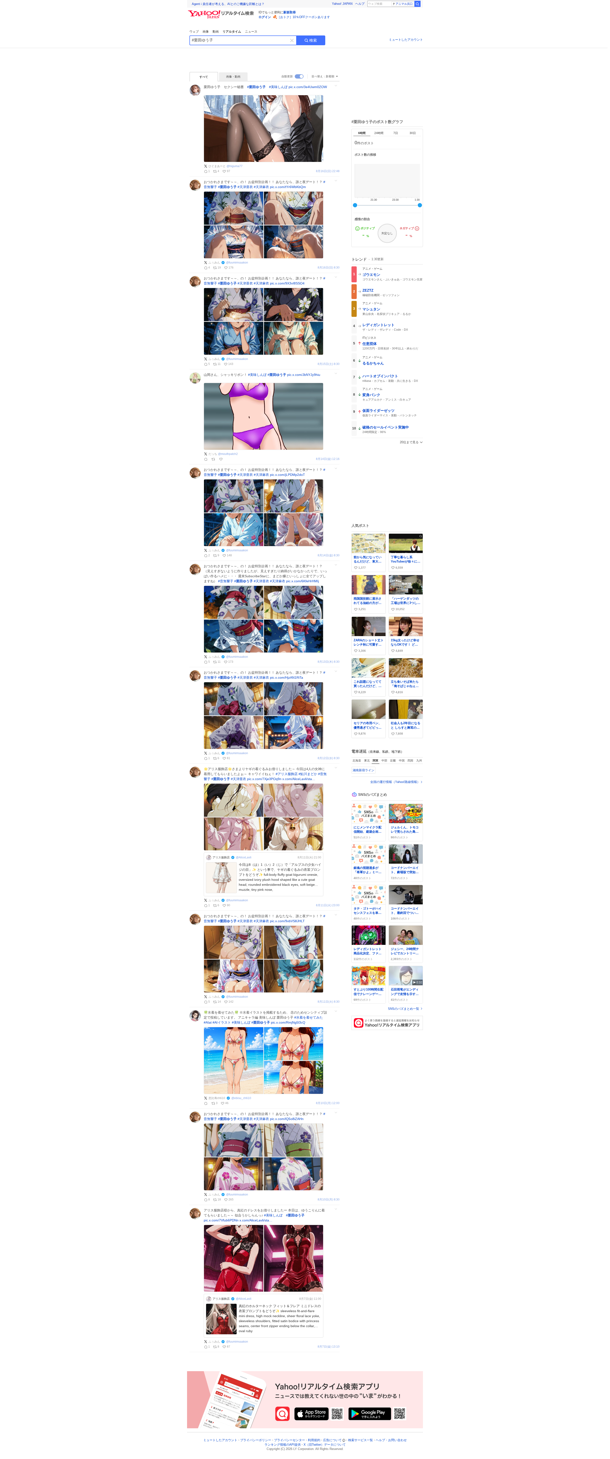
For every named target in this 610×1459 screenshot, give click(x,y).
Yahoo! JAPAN (342, 3)
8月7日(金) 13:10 (329, 1346)
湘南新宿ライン (363, 770)
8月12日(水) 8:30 (329, 758)
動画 (216, 31)
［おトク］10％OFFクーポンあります (303, 17)
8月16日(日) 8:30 (329, 267)
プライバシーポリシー (255, 1440)
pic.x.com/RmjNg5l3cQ (288, 1022)
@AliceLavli (243, 857)
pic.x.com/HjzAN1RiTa (286, 677)
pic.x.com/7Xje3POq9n (264, 779)
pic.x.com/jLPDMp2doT (287, 475)
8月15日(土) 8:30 (329, 364)
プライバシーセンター (289, 1440)
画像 (206, 31)
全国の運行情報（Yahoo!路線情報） (395, 782)
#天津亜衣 (245, 187)
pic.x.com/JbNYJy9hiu (303, 375)
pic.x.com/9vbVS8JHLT (287, 921)
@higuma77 (235, 166)
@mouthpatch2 (228, 454)
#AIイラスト (222, 1022)
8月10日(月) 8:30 (329, 1199)
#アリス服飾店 (287, 774)
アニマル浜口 (404, 3)
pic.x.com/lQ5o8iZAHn (287, 1119)
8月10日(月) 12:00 (328, 1103)
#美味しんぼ (278, 87)
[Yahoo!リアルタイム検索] (221, 12)
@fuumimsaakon (237, 262)
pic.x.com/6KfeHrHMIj (302, 581)
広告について (332, 1440)
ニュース (251, 31)
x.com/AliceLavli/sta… (298, 779)
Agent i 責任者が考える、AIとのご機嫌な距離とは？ (228, 4)
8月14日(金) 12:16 (328, 459)
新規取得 (289, 12)
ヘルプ (360, 3)
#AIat (208, 1022)
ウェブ (194, 31)
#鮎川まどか (308, 774)
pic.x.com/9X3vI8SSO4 (287, 283)
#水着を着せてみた (308, 1017)
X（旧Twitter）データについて (325, 1444)
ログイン (265, 17)
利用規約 (314, 1440)
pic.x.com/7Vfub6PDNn (221, 1220)
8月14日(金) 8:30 (329, 555)
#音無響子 (225, 581)
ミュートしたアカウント (406, 39)
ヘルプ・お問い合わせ (391, 1440)
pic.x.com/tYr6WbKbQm (288, 187)
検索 (313, 40)
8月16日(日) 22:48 (328, 171)
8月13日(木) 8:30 (329, 661)
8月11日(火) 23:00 (328, 905)
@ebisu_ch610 (241, 1098)
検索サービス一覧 (360, 1440)
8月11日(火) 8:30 (329, 1001)
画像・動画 (233, 76)
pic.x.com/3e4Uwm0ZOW (308, 87)
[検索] (417, 4)
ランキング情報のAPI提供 (282, 1444)
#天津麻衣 (261, 187)
